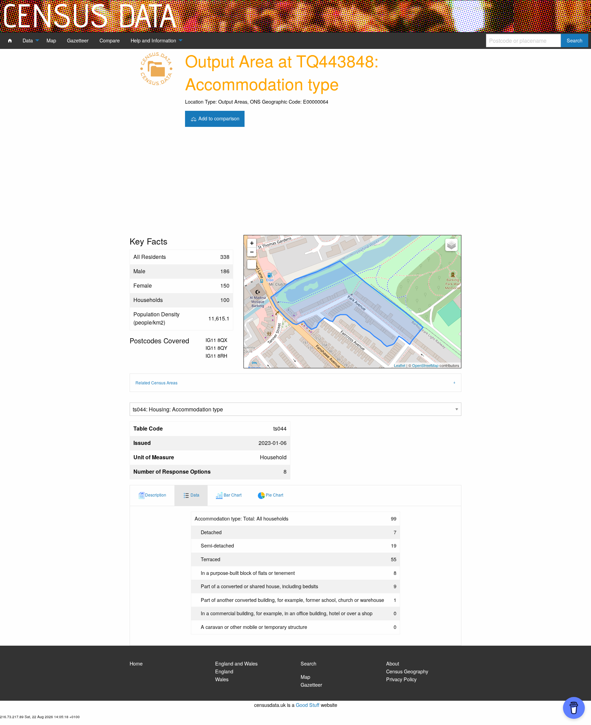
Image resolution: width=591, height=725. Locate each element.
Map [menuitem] (51, 40)
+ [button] (252, 243)
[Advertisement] (295, 184)
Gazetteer (311, 684)
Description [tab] (155, 495)
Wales (221, 679)
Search (308, 663)
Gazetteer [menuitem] (78, 40)
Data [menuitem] (28, 40)
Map (305, 676)
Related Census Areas (156, 382)
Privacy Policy (401, 679)
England (224, 671)
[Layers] (451, 245)
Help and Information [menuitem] (153, 40)
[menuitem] (10, 40)
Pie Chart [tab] (274, 495)
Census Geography (407, 671)
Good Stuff (307, 704)
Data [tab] (194, 495)
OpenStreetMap (425, 365)
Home (136, 663)
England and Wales (236, 663)
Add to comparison (218, 117)
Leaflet (399, 365)
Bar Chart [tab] (232, 495)
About (392, 663)
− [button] (252, 251)
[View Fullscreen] (251, 264)
